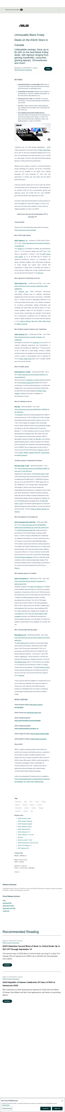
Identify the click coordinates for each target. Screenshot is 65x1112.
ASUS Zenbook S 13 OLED (26, 834)
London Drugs (46, 321)
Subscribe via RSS (8, 905)
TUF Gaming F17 (19, 614)
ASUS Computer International (23, 70)
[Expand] (49, 139)
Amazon (22, 321)
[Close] (62, 1101)
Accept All (45, 1108)
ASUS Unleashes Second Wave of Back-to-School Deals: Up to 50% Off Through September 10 (31, 948)
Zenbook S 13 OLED (33, 380)
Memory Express (22, 324)
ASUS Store (18, 811)
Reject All (57, 1108)
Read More (7, 965)
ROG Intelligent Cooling (43, 667)
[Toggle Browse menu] (58, 9)
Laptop (37, 801)
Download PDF (7, 903)
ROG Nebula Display (20, 662)
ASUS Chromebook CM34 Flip (26, 530)
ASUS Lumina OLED (26, 359)
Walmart (26, 452)
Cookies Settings (7, 1108)
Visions (21, 452)
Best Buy (40, 273)
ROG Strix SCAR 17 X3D (41, 474)
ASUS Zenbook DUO (24, 829)
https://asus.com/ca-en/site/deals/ (25, 230)
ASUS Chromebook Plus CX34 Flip (28, 843)
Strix (32, 811)
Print (4, 900)
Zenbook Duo (23, 291)
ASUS (31, 801)
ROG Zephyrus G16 (23, 643)
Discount (26, 811)
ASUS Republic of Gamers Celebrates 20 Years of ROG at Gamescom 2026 (29, 984)
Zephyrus (17, 804)
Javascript (6, 911)
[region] (32, 1105)
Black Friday (18, 801)
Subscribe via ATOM (9, 908)
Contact (16, 872)
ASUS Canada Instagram (25, 824)
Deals (25, 801)
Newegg (28, 321)
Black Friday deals (44, 150)
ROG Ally (20, 415)
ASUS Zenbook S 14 (24, 832)
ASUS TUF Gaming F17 (37, 586)
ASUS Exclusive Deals (24, 818)
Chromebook (18, 808)
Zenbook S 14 (22, 248)
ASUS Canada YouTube (24, 826)
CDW (39, 321)
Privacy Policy (6, 1105)
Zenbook (32, 804)
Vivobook (39, 804)
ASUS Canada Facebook (25, 821)
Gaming (43, 801)
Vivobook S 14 (37, 342)
